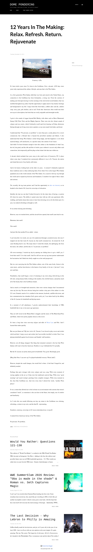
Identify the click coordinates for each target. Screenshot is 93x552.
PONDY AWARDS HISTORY (28, 10)
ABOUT (17, 10)
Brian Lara (50, 322)
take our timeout (55, 185)
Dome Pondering (22, 4)
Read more (55, 465)
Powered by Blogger (47, 546)
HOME (11, 10)
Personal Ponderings (77, 65)
